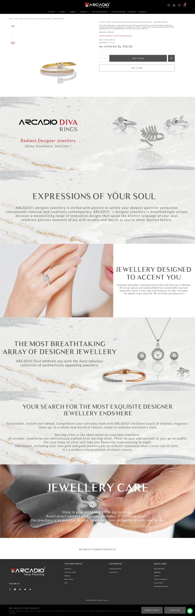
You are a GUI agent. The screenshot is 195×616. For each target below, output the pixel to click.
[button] (168, 5)
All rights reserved (102, 600)
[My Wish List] (179, 5)
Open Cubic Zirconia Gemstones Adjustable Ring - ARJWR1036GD (133, 22)
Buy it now (137, 68)
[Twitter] (30, 589)
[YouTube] (25, 589)
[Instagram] (15, 589)
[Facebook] (10, 589)
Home (11, 18)
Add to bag (138, 58)
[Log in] (174, 5)
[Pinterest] (20, 589)
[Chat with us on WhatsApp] (190, 611)
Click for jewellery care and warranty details (115, 36)
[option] (58, 59)
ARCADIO (94, 600)
